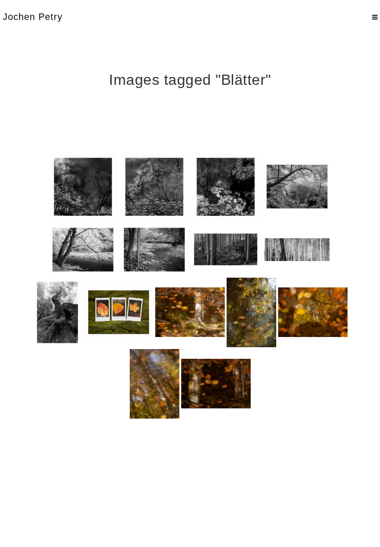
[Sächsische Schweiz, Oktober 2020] (83, 187)
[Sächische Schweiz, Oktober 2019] (190, 312)
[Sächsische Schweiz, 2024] (118, 312)
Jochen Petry (33, 17)
